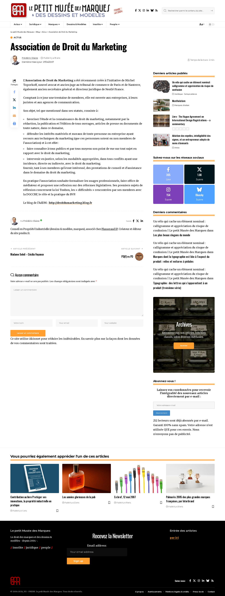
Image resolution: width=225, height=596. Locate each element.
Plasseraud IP (109, 229)
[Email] (14, 116)
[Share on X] (14, 100)
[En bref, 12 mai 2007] (138, 478)
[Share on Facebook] (14, 92)
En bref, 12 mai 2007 (125, 497)
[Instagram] (144, 10)
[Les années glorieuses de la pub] (86, 478)
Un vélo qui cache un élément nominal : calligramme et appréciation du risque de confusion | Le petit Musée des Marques (180, 226)
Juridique (178, 94)
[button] (189, 24)
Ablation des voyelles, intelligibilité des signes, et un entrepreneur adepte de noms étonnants (191, 139)
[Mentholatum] (161, 105)
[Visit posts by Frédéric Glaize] (15, 60)
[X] (140, 10)
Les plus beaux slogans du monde (171, 235)
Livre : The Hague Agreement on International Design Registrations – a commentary (191, 120)
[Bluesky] (152, 10)
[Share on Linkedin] (14, 108)
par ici (174, 537)
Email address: (97, 545)
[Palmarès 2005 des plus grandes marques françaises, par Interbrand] (190, 478)
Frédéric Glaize (30, 58)
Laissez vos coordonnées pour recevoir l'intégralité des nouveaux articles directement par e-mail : (184, 393)
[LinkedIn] (148, 10)
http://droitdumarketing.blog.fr (70, 202)
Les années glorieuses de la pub (78, 497)
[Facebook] (136, 10)
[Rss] (156, 10)
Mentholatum (178, 101)
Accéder (183, 346)
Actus (17, 37)
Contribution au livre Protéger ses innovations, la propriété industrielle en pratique (30, 501)
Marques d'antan (181, 105)
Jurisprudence (190, 94)
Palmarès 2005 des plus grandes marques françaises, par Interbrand (188, 499)
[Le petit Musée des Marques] (66, 10)
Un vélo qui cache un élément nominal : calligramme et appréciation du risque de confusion (192, 85)
